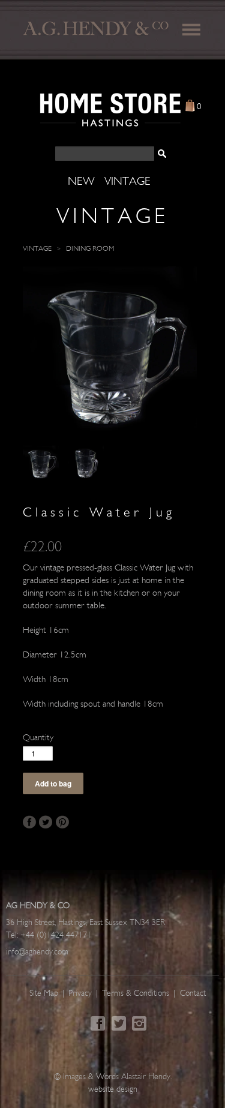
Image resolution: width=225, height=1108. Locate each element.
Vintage (37, 249)
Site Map (43, 994)
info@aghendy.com (37, 952)
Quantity (38, 738)
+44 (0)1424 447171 (55, 935)
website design (112, 1090)
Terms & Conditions (135, 994)
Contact (193, 994)
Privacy (80, 994)
